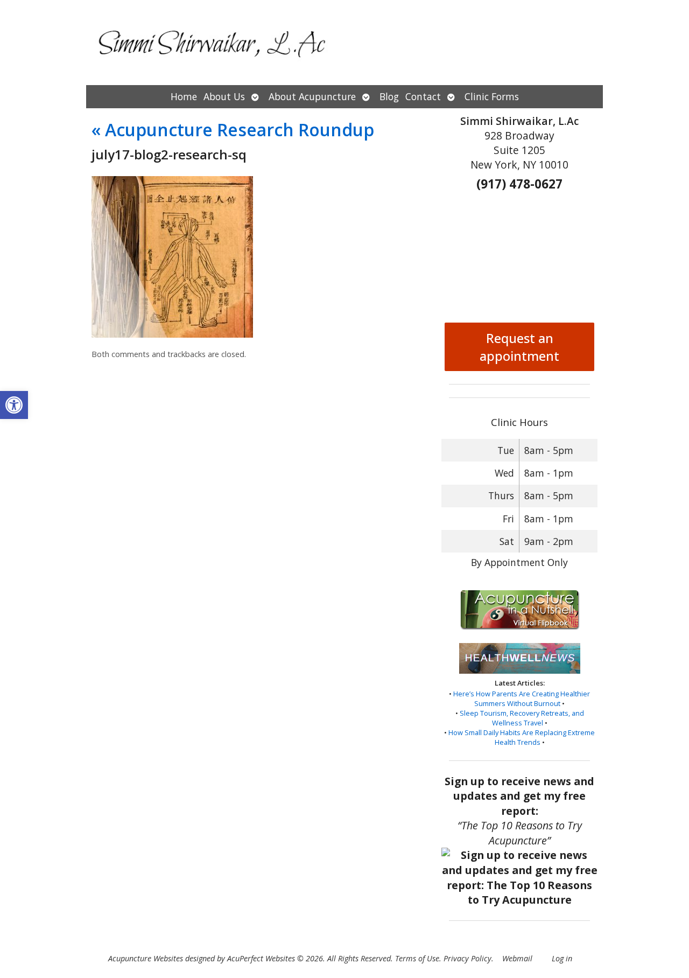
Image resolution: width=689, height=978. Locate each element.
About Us (224, 96)
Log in (562, 958)
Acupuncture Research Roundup (233, 129)
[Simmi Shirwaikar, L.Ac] (344, 42)
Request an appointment (519, 347)
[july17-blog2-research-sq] (172, 334)
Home (184, 96)
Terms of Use (417, 958)
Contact (423, 96)
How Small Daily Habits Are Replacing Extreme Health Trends (521, 737)
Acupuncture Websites (145, 958)
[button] (14, 405)
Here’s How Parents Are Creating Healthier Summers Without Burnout (521, 698)
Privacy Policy (467, 958)
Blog (389, 96)
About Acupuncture (312, 96)
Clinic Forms (492, 96)
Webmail (517, 958)
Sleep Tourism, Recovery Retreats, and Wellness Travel (522, 718)
